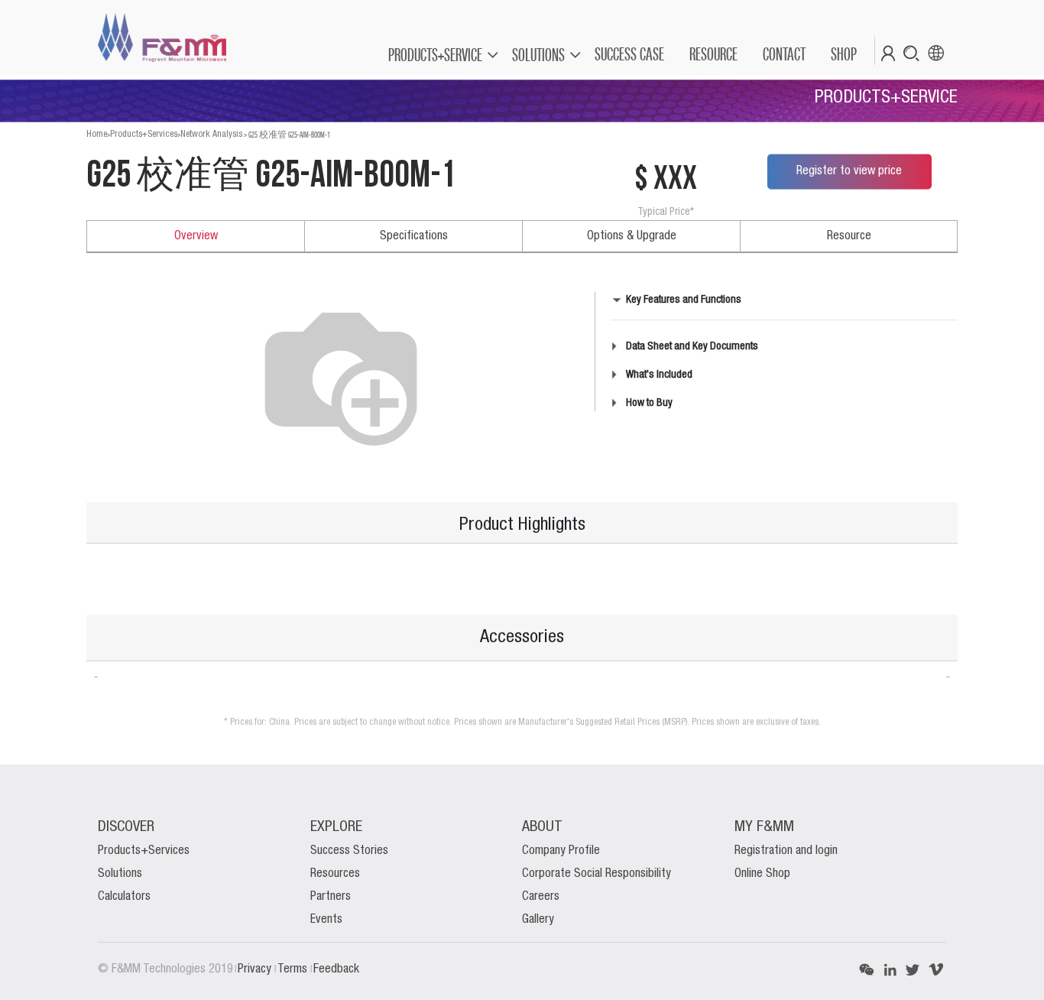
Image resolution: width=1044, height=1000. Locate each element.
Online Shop (762, 874)
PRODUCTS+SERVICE (435, 54)
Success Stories (349, 851)
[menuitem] (628, 54)
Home (96, 134)
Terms (293, 969)
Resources (335, 874)
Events (326, 919)
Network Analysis (211, 134)
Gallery (538, 919)
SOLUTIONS (538, 54)
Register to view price (849, 171)
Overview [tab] (196, 236)
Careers (540, 896)
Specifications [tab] (414, 236)
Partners (330, 896)
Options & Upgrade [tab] (631, 236)
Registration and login (786, 851)
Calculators (124, 896)
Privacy (256, 969)
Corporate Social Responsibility (596, 874)
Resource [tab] (849, 236)
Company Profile (561, 851)
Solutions (120, 874)
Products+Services (143, 134)
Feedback (336, 969)
